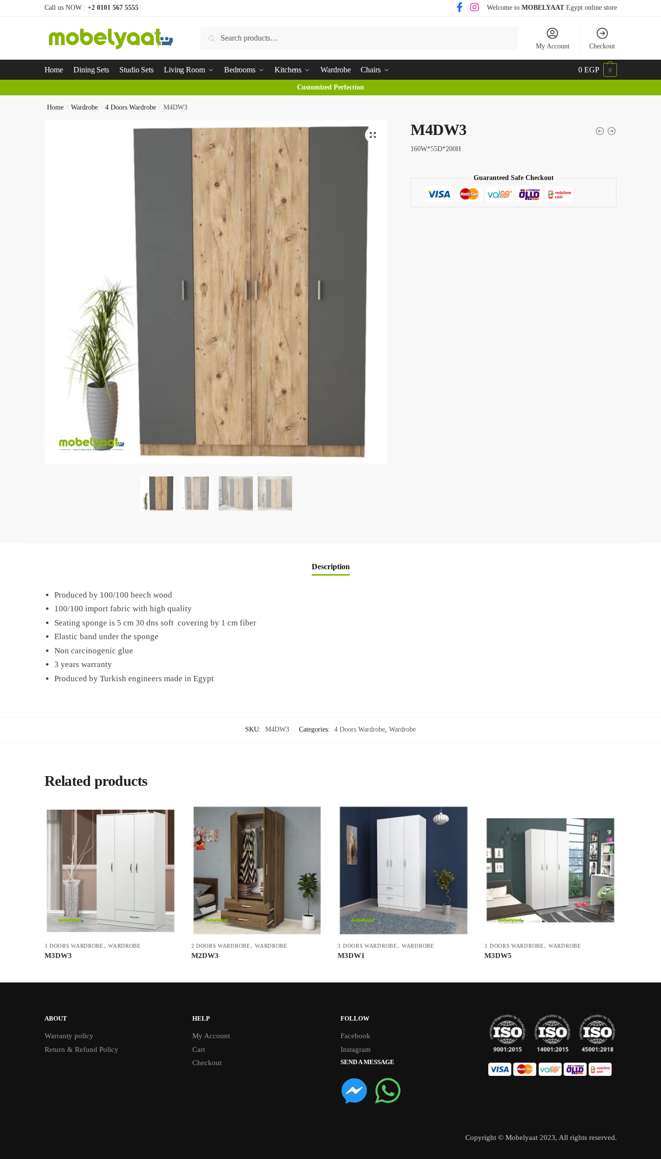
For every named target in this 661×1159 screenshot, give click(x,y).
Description (331, 566)
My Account (553, 46)
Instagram (356, 1049)
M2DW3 (205, 955)
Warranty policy (69, 1036)
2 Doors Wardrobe (221, 946)
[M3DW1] (404, 870)
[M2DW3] (257, 870)
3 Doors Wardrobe (74, 946)
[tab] (331, 558)
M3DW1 (351, 955)
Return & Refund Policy (81, 1049)
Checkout (602, 46)
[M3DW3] (111, 870)
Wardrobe (84, 107)
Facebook (355, 1036)
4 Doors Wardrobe (130, 107)
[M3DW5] (550, 870)
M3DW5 (498, 955)
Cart (198, 1049)
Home (55, 107)
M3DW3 (58, 955)
